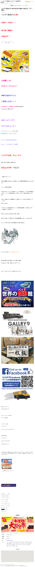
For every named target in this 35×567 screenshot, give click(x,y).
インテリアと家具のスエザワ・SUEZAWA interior (10, 2)
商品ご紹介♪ (15, 5)
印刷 (6, 509)
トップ (9, 5)
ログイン (32, 1)
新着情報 (11, 5)
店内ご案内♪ (19, 5)
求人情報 (26, 5)
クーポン (23, 5)
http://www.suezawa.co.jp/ (9, 540)
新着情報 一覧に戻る (3, 511)
